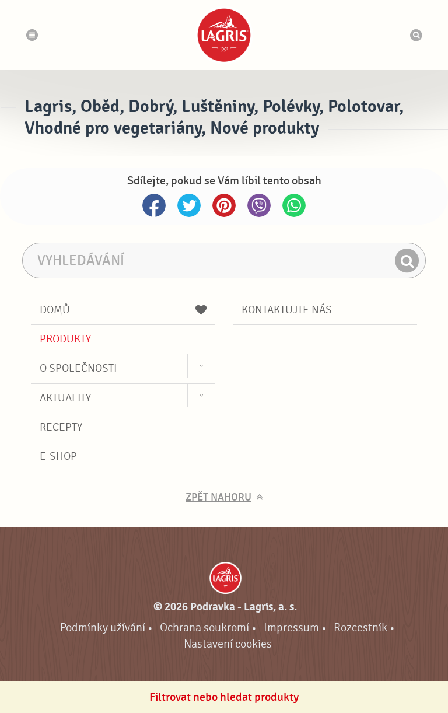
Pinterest (224, 205)
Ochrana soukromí (204, 627)
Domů (55, 309)
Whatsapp (294, 205)
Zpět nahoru (218, 497)
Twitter (189, 205)
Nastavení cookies (228, 644)
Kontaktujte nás (287, 309)
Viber (259, 205)
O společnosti (78, 368)
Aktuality (65, 398)
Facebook (154, 205)
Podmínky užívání (102, 627)
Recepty (61, 427)
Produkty (65, 339)
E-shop (58, 456)
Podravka (224, 35)
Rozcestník (360, 627)
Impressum (291, 627)
